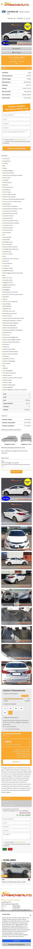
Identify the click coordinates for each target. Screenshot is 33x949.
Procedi (16, 762)
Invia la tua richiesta (17, 148)
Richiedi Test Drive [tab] (8, 805)
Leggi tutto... (16, 471)
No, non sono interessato (12, 729)
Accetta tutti (16, 941)
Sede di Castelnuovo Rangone (11, 900)
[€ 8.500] (25, 699)
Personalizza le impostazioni (16, 944)
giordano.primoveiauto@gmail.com (21, 910)
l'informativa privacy (19, 139)
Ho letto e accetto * (15, 139)
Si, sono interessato (10, 726)
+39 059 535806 (24, 815)
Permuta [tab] (5, 802)
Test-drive (17, 52)
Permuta (17, 48)
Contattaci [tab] (6, 798)
